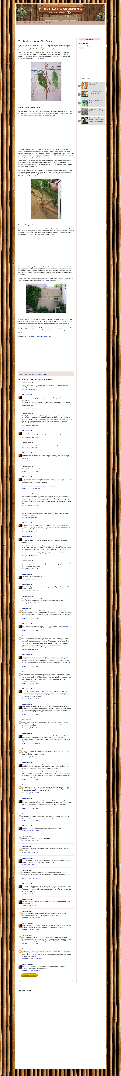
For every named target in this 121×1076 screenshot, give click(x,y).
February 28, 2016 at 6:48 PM (30, 820)
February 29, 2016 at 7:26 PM (30, 830)
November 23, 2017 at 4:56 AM (31, 970)
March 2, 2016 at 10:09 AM (30, 840)
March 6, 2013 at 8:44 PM (29, 517)
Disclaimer (49, 23)
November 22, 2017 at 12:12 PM (31, 958)
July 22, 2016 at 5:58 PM (29, 905)
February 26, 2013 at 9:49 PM (30, 471)
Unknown (25, 608)
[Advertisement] (50, 31)
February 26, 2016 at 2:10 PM (30, 779)
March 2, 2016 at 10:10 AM (30, 852)
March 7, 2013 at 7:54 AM (29, 555)
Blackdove (25, 394)
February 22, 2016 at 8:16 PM (30, 666)
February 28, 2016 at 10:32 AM (31, 793)
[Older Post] (72, 981)
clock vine (25, 374)
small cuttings (53, 111)
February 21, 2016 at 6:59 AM (30, 618)
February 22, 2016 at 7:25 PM (30, 649)
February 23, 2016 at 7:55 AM (30, 728)
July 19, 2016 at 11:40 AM (29, 878)
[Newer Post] (19, 981)
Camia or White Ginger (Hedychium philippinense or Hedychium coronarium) (96, 119)
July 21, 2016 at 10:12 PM (29, 893)
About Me (27, 23)
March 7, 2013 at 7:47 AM (29, 531)
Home (19, 23)
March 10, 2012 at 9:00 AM (30, 408)
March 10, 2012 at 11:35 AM (30, 447)
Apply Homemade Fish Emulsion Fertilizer (95, 101)
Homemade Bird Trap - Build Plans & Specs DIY (96, 110)
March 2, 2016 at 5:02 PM (29, 864)
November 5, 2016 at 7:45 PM (30, 943)
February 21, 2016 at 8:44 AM (30, 630)
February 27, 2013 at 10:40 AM (31, 488)
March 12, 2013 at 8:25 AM (30, 591)
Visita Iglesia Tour (38, 113)
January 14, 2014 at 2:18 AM (30, 603)
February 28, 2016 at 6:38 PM (30, 808)
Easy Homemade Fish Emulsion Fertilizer (95, 92)
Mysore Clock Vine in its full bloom (41, 336)
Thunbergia (32, 374)
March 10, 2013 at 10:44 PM (30, 569)
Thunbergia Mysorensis (41, 374)
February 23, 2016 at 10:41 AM (31, 743)
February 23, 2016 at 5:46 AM (30, 683)
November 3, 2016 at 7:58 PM (30, 929)
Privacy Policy (38, 23)
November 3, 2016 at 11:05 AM (31, 917)
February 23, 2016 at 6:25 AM (30, 714)
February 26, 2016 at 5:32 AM (30, 757)
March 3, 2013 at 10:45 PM (30, 505)
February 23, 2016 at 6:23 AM (30, 698)
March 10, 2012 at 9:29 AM (30, 425)
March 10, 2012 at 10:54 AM (30, 437)
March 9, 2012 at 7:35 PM (29, 389)
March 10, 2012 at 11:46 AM (30, 461)
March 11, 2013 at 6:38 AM (30, 579)
